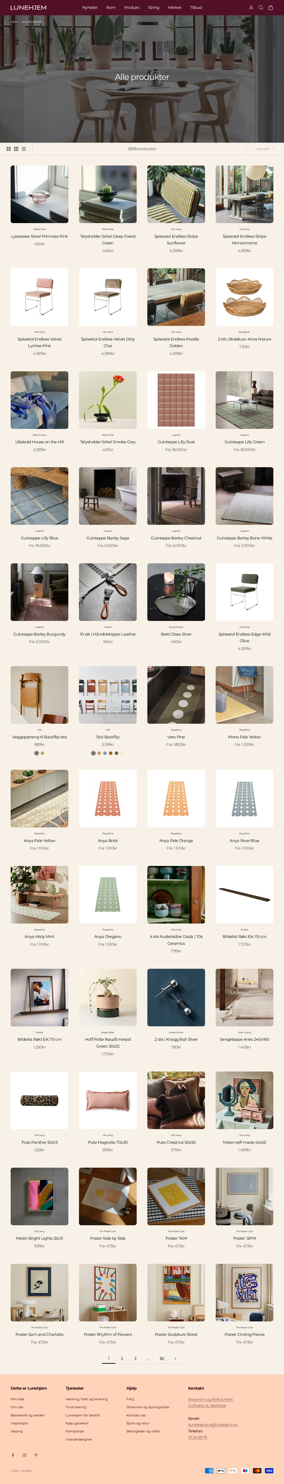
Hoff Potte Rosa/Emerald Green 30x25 (108, 1043)
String (153, 7)
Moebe (244, 929)
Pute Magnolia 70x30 (108, 1142)
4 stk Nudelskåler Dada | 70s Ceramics (176, 940)
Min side (17, 1399)
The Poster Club (107, 1231)
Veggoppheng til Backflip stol (39, 737)
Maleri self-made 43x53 (244, 1142)
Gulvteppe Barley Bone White (244, 538)
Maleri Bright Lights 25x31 (39, 1238)
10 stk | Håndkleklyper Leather (108, 634)
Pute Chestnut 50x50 (176, 1142)
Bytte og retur (138, 1423)
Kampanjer (75, 1431)
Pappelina (176, 729)
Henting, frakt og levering (87, 1399)
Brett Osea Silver (176, 634)
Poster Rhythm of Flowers (108, 1334)
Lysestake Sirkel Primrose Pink (39, 236)
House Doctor (176, 627)
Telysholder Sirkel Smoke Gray (108, 442)
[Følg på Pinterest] (36, 1455)
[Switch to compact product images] (24, 149)
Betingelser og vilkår (143, 1431)
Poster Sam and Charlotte (39, 1334)
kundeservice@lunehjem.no (212, 1424)
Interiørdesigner (79, 1439)
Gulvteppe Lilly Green (244, 442)
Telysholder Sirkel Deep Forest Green (108, 240)
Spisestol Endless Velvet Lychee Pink (40, 342)
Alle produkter (31, 21)
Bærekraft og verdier (28, 1415)
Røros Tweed (39, 435)
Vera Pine (176, 737)
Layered (176, 435)
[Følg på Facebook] (13, 1455)
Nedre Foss (39, 229)
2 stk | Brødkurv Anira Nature (244, 339)
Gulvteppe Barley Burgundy (39, 634)
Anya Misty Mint (39, 936)
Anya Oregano (107, 936)
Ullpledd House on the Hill (39, 442)
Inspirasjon (19, 1423)
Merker (174, 7)
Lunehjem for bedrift (83, 1415)
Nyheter (89, 7)
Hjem (14, 21)
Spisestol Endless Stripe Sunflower (176, 240)
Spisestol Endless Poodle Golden (176, 342)
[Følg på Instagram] (24, 1455)
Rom (110, 7)
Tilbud (196, 7)
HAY (39, 729)
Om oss (17, 1407)
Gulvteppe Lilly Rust (176, 442)
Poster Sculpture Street (176, 1334)
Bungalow (244, 332)
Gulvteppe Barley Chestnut (176, 538)
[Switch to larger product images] (9, 149)
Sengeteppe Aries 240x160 (244, 1039)
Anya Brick (108, 840)
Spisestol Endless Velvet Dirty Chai (108, 342)
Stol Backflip (107, 737)
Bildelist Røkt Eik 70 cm (39, 1039)
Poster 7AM (176, 1238)
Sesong (17, 1431)
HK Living (176, 229)
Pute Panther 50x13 (39, 1142)
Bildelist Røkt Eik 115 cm (244, 936)
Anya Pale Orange (176, 840)
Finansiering (76, 1407)
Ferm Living (244, 1032)
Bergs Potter (107, 1032)
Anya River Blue (244, 840)
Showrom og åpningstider (148, 1407)
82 (162, 1358)
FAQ (130, 1399)
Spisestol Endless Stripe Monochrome (244, 240)
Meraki (108, 627)
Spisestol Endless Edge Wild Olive (245, 638)
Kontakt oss (136, 1415)
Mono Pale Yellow (244, 737)
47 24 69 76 (197, 1437)
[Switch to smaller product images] (16, 149)
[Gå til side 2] (175, 1358)
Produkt (131, 7)
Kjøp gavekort (77, 1423)
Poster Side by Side (107, 1238)
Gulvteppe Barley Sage (108, 538)
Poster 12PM (244, 1238)
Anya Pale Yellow (39, 840)
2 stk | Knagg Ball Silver (176, 1039)
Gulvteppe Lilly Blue (39, 538)
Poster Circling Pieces (244, 1334)
